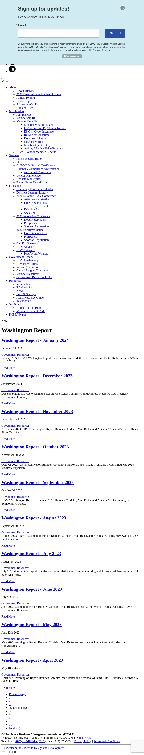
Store (19, 162)
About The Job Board (29, 307)
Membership (16, 111)
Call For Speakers (27, 243)
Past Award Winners (36, 253)
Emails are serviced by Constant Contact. (91, 49)
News (19, 290)
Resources (15, 280)
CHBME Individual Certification (36, 165)
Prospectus (30, 223)
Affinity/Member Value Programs (44, 148)
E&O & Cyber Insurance (39, 131)
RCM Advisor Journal (37, 135)
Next (15, 728)
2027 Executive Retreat (30, 229)
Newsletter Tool (33, 141)
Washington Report (27, 267)
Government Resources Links (34, 277)
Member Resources (27, 273)
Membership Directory (37, 145)
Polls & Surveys (26, 294)
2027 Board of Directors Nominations (38, 94)
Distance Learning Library (32, 192)
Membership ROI (26, 118)
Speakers (29, 212)
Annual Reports (25, 97)
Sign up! (115, 33)
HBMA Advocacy (27, 260)
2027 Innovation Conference (33, 216)
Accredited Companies (37, 172)
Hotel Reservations (35, 202)
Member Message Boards (39, 124)
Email (22, 25)
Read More (8, 367)
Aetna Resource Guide (30, 297)
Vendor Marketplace (28, 175)
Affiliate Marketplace (29, 179)
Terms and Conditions (107, 741)
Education (15, 185)
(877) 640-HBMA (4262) (30, 741)
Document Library (35, 138)
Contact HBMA (26, 107)
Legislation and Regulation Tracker (45, 128)
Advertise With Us (27, 104)
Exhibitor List (32, 209)
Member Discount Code (30, 311)
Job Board (15, 304)
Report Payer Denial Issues (32, 182)
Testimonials (23, 301)
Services (14, 155)
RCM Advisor (24, 246)
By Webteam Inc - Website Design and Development (33, 748)
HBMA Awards (25, 250)
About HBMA (25, 90)
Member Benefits (26, 121)
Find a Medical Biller (29, 158)
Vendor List (23, 284)
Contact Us (84, 737)
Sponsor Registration (36, 226)
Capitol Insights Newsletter (32, 270)
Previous (17, 694)
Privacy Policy (83, 741)
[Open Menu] (3, 78)
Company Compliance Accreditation (38, 168)
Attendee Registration (37, 199)
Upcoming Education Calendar (34, 189)
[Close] (122, 8)
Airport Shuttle (40, 206)
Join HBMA (23, 114)
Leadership (23, 101)
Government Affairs (21, 257)
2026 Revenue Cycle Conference (36, 196)
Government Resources (15, 354)
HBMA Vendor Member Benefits (36, 151)
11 (10, 724)
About (12, 87)
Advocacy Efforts (27, 263)
